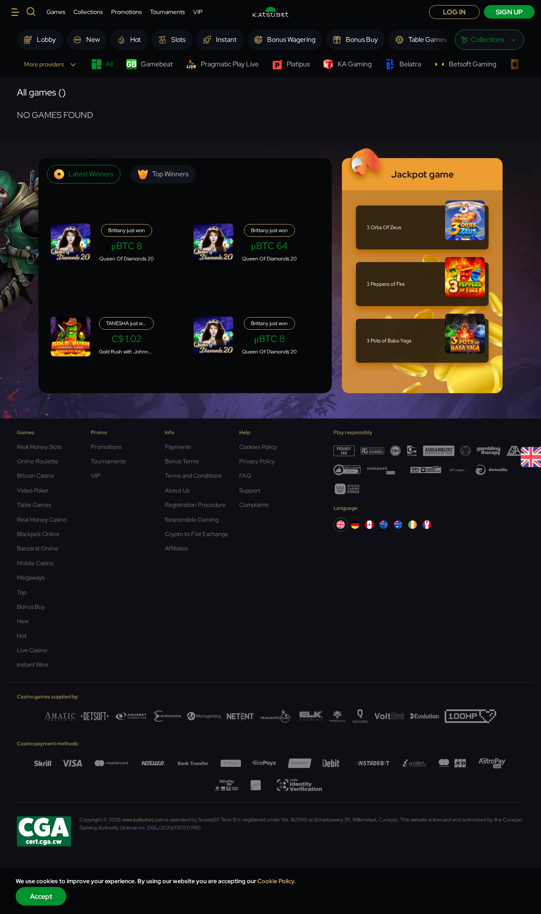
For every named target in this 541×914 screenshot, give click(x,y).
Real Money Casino (42, 519)
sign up (509, 12)
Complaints (254, 505)
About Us (177, 490)
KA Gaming (355, 64)
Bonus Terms (182, 461)
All (109, 64)
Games (55, 12)
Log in (454, 12)
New (23, 621)
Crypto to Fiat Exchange (196, 534)
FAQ (245, 475)
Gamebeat (157, 64)
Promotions (126, 12)
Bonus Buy (31, 606)
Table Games (34, 505)
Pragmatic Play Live (230, 64)
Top (22, 592)
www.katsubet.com (143, 819)
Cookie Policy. (276, 881)
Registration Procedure (195, 505)
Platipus (298, 64)
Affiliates (176, 548)
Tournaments (167, 12)
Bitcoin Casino (35, 475)
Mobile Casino (35, 563)
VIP (197, 12)
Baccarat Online (37, 548)
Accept (41, 896)
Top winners (170, 174)
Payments (178, 447)
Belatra (410, 64)
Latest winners (90, 174)
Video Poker (33, 490)
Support (249, 490)
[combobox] (489, 40)
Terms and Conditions (193, 475)
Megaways (30, 577)
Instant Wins (32, 664)
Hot (22, 636)
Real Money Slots (39, 447)
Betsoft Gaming (472, 64)
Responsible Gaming (192, 519)
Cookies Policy (258, 447)
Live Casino (32, 650)
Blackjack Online (38, 534)
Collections (88, 12)
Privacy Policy (257, 461)
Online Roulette (37, 461)
